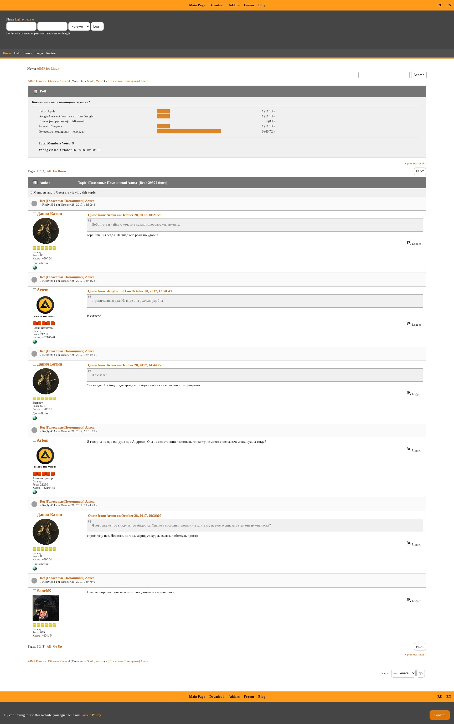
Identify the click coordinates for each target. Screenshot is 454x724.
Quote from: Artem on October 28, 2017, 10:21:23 (125, 215)
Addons (234, 5)
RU (439, 5)
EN (448, 5)
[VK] (35, 268)
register (29, 19)
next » (422, 163)
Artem (42, 290)
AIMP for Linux (48, 68)
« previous (411, 163)
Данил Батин (49, 213)
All (49, 171)
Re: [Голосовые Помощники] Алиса (67, 201)
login (18, 19)
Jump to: (385, 673)
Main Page (197, 5)
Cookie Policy (91, 715)
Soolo (90, 80)
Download (216, 5)
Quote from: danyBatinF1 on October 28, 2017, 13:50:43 (130, 291)
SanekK (44, 590)
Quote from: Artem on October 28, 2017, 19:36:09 (125, 516)
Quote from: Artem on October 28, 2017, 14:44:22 (125, 365)
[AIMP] (35, 342)
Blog (261, 5)
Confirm (440, 715)
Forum (249, 5)
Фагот (100, 80)
